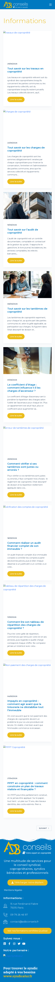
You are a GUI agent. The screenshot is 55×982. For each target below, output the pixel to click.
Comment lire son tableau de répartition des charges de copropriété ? (25, 625)
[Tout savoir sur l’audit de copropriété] (27, 205)
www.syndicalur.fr (17, 976)
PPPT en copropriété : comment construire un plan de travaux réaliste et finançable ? (27, 786)
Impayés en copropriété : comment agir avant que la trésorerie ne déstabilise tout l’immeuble (25, 706)
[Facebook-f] (9, 943)
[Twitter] (19, 943)
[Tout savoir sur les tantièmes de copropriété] (27, 284)
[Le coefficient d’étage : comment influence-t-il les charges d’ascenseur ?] (27, 360)
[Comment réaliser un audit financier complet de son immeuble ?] (27, 518)
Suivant (43, 828)
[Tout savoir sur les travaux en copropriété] (27, 44)
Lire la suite (16, 99)
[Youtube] (24, 943)
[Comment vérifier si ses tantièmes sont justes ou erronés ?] (27, 439)
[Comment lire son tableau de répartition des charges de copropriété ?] (27, 597)
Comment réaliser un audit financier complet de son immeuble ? (24, 546)
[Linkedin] (4, 943)
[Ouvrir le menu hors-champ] (50, 4)
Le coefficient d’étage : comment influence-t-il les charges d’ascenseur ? (23, 387)
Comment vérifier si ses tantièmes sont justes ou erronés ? (22, 466)
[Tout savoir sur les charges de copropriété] (27, 123)
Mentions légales (13, 890)
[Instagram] (14, 943)
